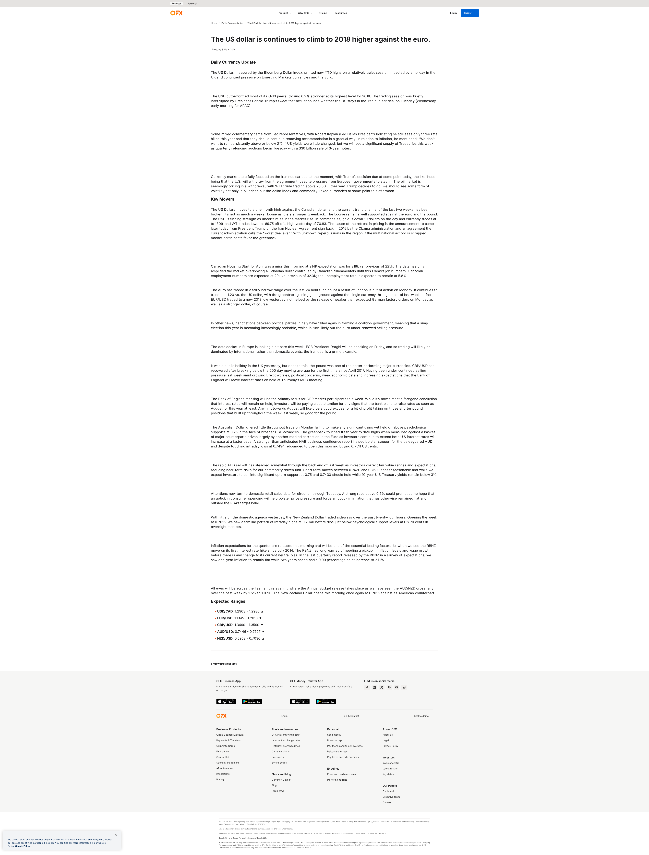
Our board (388, 791)
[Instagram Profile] (404, 687)
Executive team (391, 796)
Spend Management (227, 762)
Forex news (278, 790)
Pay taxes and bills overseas (343, 757)
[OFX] (176, 13)
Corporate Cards (225, 745)
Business (176, 3)
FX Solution (222, 751)
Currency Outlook (281, 779)
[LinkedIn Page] (374, 687)
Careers (387, 802)
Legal (386, 740)
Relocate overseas (337, 751)
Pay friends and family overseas (345, 745)
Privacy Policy (390, 745)
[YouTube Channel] (396, 687)
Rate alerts (278, 757)
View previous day (224, 663)
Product (283, 12)
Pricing (323, 12)
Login (284, 715)
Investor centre (391, 762)
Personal (192, 3)
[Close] (115, 835)
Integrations (223, 773)
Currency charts (281, 751)
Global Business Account (230, 734)
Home (214, 23)
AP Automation (224, 768)
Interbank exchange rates (286, 740)
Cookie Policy (22, 846)
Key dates (388, 774)
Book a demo (421, 715)
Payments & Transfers (228, 740)
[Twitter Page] (381, 687)
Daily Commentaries (232, 23)
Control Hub (223, 757)
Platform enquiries (337, 779)
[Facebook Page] (367, 687)
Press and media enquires (341, 774)
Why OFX (303, 12)
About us (388, 734)
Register (468, 13)
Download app (335, 740)
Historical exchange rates (286, 745)
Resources (341, 12)
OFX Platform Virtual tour (285, 734)
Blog (274, 785)
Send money (334, 734)
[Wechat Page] (389, 687)
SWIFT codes (279, 762)
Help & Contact (350, 715)
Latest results (390, 768)
